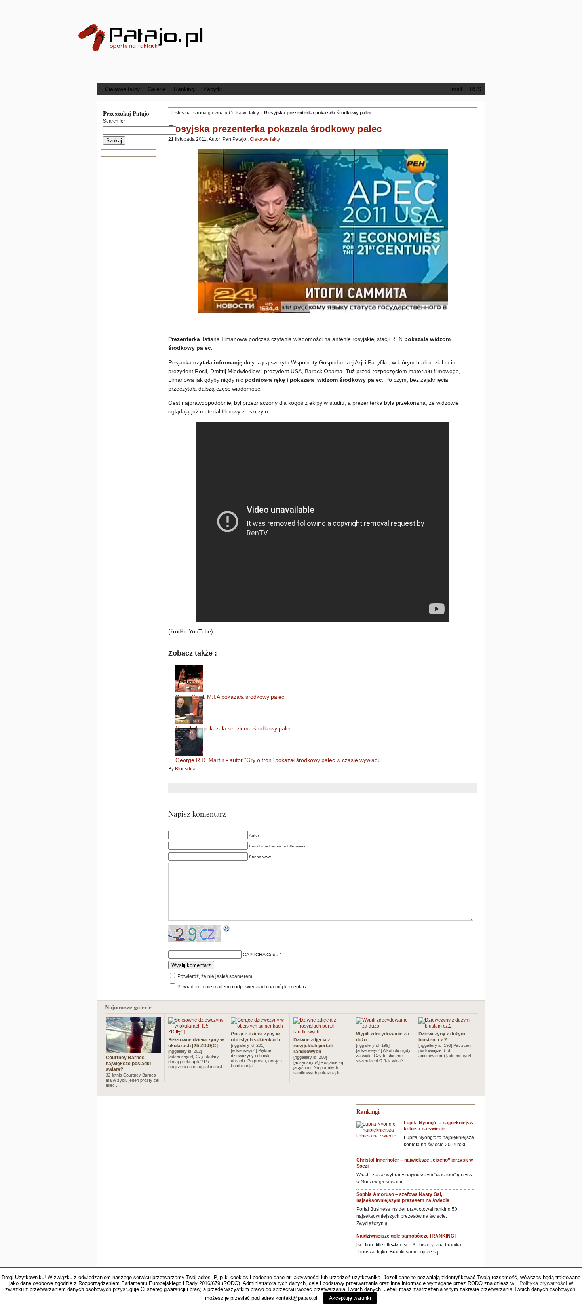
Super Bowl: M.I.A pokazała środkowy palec (229, 697)
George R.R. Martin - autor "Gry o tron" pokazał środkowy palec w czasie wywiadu (278, 760)
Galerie (157, 89)
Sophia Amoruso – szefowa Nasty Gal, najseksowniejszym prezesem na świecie (402, 1197)
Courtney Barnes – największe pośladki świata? (128, 1063)
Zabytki (213, 89)
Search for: (114, 121)
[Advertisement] (356, 41)
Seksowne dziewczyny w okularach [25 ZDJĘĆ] (196, 1042)
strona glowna (208, 113)
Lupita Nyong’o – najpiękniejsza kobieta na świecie (439, 1126)
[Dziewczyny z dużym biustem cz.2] (446, 1026)
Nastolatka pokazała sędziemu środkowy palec (233, 728)
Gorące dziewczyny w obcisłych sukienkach (255, 1037)
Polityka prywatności (543, 1283)
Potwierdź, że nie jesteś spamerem (214, 976)
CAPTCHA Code (260, 954)
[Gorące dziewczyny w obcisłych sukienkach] (258, 1026)
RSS (475, 89)
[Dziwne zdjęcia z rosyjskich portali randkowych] (321, 1032)
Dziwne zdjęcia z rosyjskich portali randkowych (313, 1045)
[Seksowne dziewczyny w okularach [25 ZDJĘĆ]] (196, 1032)
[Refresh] (227, 929)
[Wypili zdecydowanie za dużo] (383, 1026)
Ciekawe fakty (122, 89)
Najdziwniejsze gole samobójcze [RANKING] (406, 1236)
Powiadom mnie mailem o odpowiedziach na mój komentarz (242, 987)
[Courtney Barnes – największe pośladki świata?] (133, 1049)
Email (455, 89)
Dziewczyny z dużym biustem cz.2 (441, 1037)
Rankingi (185, 89)
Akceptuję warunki (350, 1298)
